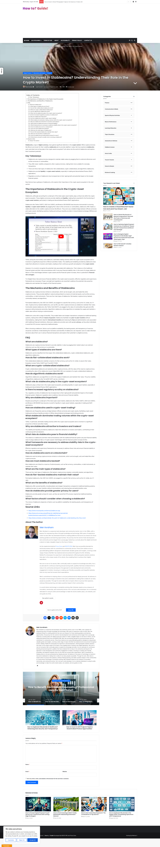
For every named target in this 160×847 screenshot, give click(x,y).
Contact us (88, 40)
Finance (30, 46)
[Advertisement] (80, 25)
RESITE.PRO (68, 546)
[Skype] (65, 617)
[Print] (77, 617)
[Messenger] (69, 617)
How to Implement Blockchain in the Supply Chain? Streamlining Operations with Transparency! (121, 814)
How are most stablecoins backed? (40, 128)
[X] (49, 617)
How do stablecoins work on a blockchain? (42, 126)
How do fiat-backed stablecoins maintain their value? (44, 132)
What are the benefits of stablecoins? (40, 133)
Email (27, 771)
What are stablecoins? (36, 104)
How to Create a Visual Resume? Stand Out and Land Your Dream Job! (118, 208)
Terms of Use (48, 40)
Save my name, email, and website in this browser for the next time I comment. (48, 778)
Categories (36, 40)
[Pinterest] (57, 617)
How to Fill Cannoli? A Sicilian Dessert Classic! (122, 244)
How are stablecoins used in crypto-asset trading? (43, 118)
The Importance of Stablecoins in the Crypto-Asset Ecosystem (45, 99)
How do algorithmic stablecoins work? (40, 111)
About (56, 40)
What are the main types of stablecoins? (41, 130)
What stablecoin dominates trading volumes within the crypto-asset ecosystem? (51, 120)
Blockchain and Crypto (39, 73)
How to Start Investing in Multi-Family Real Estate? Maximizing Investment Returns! (64, 814)
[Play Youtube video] (61, 236)
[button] (1, 71)
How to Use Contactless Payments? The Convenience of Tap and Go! (93, 813)
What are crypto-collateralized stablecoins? (41, 109)
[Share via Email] (73, 617)
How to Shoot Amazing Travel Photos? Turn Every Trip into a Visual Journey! (64, 1)
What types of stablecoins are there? (39, 106)
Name (28, 764)
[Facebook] (45, 617)
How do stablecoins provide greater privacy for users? (45, 135)
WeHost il (134, 835)
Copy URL (71, 610)
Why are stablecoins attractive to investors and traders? (45, 121)
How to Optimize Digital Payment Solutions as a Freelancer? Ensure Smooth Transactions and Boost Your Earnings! (124, 226)
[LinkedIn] (53, 617)
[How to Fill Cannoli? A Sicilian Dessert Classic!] (107, 245)
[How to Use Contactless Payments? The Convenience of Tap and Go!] (94, 804)
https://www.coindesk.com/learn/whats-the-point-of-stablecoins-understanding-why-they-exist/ (57, 518)
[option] (61, 688)
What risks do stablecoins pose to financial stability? (44, 123)
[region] (21, 835)
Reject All (21, 840)
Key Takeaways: (34, 97)
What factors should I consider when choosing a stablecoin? (46, 137)
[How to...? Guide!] (35, 8)
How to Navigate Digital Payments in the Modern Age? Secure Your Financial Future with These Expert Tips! (124, 236)
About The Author (34, 140)
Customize (11, 840)
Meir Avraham (29, 87)
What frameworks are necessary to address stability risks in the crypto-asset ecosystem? (54, 125)
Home (27, 40)
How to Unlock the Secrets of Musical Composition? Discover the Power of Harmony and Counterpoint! (123, 217)
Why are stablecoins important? (38, 116)
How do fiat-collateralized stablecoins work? (41, 108)
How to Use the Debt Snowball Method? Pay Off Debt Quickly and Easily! (61, 688)
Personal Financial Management (61, 680)
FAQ (29, 102)
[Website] (37, 666)
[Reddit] (61, 617)
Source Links (31, 139)
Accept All (32, 840)
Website (64, 771)
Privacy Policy (77, 40)
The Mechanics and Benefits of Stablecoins (40, 101)
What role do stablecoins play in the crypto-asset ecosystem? (46, 113)
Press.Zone (59, 546)
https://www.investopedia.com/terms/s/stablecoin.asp (44, 510)
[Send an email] (33, 87)
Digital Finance (37, 46)
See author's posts (47, 598)
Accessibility (65, 40)
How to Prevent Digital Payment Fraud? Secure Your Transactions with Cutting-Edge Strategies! (38, 814)
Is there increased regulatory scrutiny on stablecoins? (44, 114)
